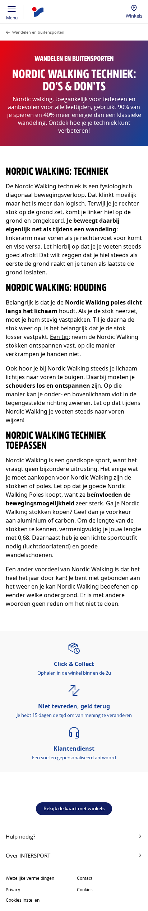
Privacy (13, 889)
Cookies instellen (23, 900)
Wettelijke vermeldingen (30, 878)
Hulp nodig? (20, 836)
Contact (84, 878)
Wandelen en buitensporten (38, 32)
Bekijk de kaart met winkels (74, 808)
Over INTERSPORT (28, 855)
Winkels (134, 16)
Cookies (85, 889)
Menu (12, 17)
